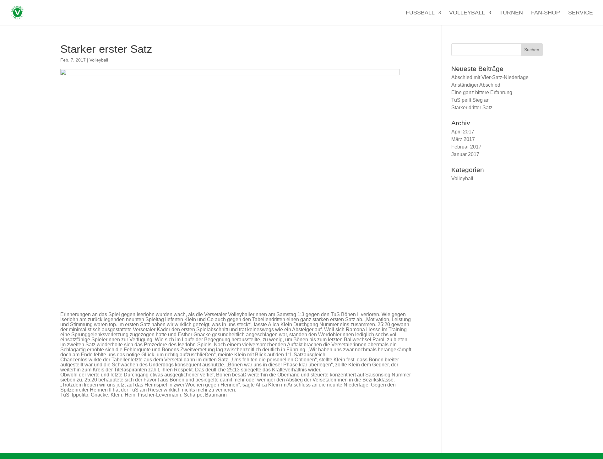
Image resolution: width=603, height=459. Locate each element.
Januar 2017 (465, 154)
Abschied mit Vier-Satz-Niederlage (490, 77)
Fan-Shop (545, 13)
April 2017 (462, 131)
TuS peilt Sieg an (470, 100)
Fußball (420, 13)
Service (580, 13)
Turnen (511, 13)
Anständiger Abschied (475, 85)
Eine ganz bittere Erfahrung (481, 92)
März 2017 (463, 139)
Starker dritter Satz (471, 107)
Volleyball (467, 13)
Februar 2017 (466, 146)
